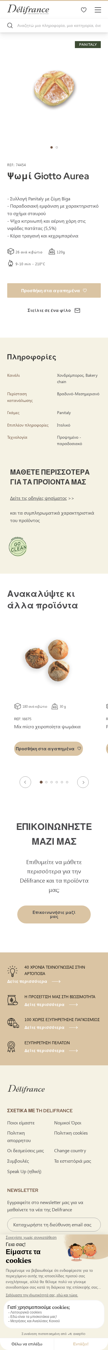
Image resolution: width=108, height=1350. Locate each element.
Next (83, 782)
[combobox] (54, 25)
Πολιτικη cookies (71, 1133)
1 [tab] (41, 782)
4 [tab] (57, 782)
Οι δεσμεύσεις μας (25, 1150)
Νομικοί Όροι (67, 1122)
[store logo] (28, 9)
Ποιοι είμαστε (21, 1122)
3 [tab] (51, 782)
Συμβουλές (18, 1161)
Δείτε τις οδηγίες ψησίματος (38, 498)
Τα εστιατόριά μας (72, 1161)
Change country (70, 1150)
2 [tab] (46, 782)
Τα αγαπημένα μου (83, 9)
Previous (25, 782)
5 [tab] (62, 782)
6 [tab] (67, 782)
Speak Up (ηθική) (24, 1171)
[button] (51, 147)
